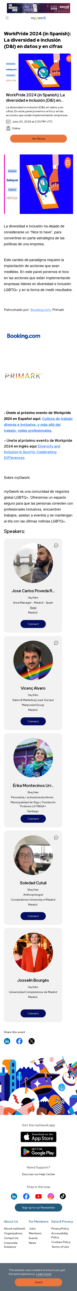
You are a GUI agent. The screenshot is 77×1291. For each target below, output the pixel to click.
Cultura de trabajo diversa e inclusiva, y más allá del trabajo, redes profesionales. (38, 424)
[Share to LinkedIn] (7, 1041)
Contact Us (11, 1238)
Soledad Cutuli (33, 883)
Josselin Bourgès (33, 980)
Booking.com (40, 309)
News (32, 1243)
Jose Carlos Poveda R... (33, 590)
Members (35, 1233)
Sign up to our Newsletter (38, 1207)
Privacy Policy (60, 1228)
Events (33, 1238)
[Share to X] (31, 1041)
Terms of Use (60, 1247)
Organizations (13, 1233)
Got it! (38, 1282)
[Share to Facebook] (19, 1041)
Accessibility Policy (59, 1235)
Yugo (33, 607)
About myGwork (14, 1228)
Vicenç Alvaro (33, 688)
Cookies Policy (60, 1242)
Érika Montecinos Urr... (33, 785)
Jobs (32, 1228)
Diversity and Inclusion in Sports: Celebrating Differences (32, 452)
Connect (33, 624)
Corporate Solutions (11, 1245)
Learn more (43, 1274)
